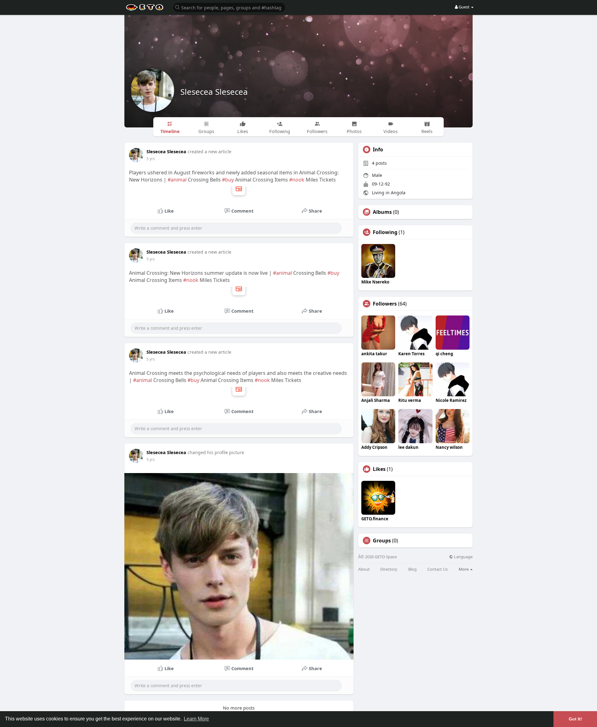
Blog (412, 569)
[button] (229, 7)
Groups (382, 540)
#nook (296, 179)
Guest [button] (464, 7)
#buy (228, 179)
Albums (382, 211)
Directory (388, 569)
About (364, 569)
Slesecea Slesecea (214, 91)
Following (385, 232)
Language (463, 557)
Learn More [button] (196, 718)
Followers (385, 303)
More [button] (464, 569)
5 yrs (150, 158)
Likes (379, 469)
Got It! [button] (575, 718)
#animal (177, 179)
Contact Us (437, 569)
